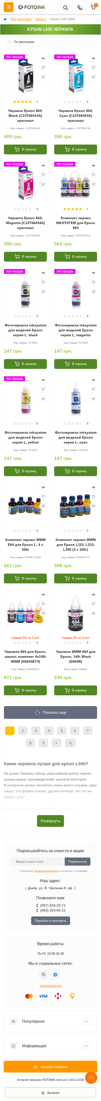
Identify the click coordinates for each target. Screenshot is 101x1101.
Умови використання (46, 871)
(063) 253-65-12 (53, 910)
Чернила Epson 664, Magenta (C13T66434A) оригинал (25, 223)
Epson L (41, 19)
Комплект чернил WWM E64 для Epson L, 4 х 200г (25, 544)
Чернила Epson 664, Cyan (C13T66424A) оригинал (75, 115)
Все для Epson (21, 19)
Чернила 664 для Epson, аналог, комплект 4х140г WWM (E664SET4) (25, 656)
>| (70, 743)
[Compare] (43, 77)
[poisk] (65, 7)
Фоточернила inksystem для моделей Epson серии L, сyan (76, 437)
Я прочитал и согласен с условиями (53, 871)
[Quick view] (43, 58)
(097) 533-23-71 (53, 905)
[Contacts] (80, 7)
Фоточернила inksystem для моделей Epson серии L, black (25, 330)
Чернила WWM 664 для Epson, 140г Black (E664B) (75, 656)
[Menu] (8, 7)
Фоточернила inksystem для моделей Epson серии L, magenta (76, 330)
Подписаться (77, 861)
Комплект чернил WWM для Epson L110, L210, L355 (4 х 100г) (76, 544)
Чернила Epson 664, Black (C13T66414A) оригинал (25, 115)
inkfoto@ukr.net (51, 986)
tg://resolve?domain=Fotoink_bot (55, 975)
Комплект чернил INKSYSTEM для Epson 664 (75, 223)
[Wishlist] (43, 67)
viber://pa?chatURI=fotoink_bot (44, 975)
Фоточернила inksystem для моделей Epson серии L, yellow (25, 437)
